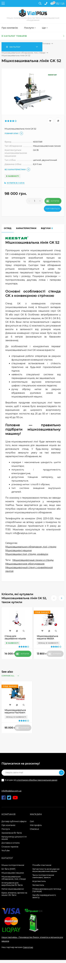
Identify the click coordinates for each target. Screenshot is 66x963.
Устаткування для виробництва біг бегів (12, 884)
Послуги (6, 829)
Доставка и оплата (10, 843)
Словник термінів (10, 847)
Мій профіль (36, 825)
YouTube (6, 850)
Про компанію (8, 825)
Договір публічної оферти (14, 821)
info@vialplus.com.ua (11, 791)
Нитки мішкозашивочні (13, 889)
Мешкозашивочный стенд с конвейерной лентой (29, 569)
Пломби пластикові (41, 865)
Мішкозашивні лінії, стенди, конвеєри (26, 554)
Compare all (8, 676)
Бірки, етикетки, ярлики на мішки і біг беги (14, 894)
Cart (32, 821)
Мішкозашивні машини (18, 550)
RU (57, 3)
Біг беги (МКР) (8, 869)
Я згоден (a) (31, 780)
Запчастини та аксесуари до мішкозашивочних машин (46, 870)
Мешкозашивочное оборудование (25, 563)
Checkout (34, 829)
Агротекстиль (39, 881)
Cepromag (28, 947)
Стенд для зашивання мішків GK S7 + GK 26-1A (15, 638)
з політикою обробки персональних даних (36, 780)
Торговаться (52, 209)
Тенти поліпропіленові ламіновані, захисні (43, 876)
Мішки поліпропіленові (13, 865)
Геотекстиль (38, 885)
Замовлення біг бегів (12, 833)
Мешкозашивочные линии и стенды (33, 560)
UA (62, 3)
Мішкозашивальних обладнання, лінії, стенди (23, 53)
